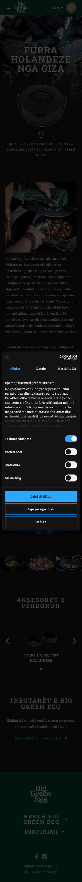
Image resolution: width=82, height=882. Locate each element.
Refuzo (41, 521)
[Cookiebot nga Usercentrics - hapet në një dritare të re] (58, 357)
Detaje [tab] (41, 368)
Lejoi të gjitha (41, 496)
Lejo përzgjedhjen (41, 509)
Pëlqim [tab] (15, 368)
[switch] (71, 451)
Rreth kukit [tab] (67, 368)
